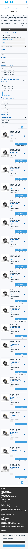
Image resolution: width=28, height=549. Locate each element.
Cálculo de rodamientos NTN (8, 522)
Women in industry (6, 499)
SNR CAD (3, 521)
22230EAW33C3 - (14, 204)
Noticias (3, 498)
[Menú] (2, 2)
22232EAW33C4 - (14, 363)
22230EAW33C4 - (14, 222)
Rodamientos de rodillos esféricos (14, 8)
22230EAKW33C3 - (15, 169)
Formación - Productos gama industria (10, 509)
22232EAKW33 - (15, 293)
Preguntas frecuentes (6, 517)
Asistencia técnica (5, 505)
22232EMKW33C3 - (15, 398)
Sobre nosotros (5, 491)
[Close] (26, 46)
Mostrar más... (5, 114)
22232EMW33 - (15, 415)
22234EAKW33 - (15, 450)
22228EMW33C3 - (14, 134)
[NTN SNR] (9, 2)
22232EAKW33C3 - (15, 310)
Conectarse (20, 143)
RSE (2, 494)
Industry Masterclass (6, 512)
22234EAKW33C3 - (15, 467)
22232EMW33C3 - (14, 433)
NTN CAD (3, 519)
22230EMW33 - (15, 258)
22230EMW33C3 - (14, 275)
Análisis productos (5, 504)
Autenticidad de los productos (8, 496)
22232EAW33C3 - (14, 345)
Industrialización (5, 495)
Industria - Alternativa (14, 139)
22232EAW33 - (15, 327)
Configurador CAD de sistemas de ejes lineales (12, 526)
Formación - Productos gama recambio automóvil (13, 510)
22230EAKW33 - (15, 152)
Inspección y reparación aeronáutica (10, 508)
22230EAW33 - (15, 187)
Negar (14, 542)
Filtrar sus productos (14, 30)
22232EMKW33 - (15, 380)
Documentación (5, 518)
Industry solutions (9, 7)
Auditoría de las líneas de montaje (9, 506)
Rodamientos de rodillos (21, 7)
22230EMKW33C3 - (15, 240)
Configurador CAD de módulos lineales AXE (12, 525)
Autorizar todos (14, 546)
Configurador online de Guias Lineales (10, 523)
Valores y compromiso (6, 492)
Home (1, 7)
